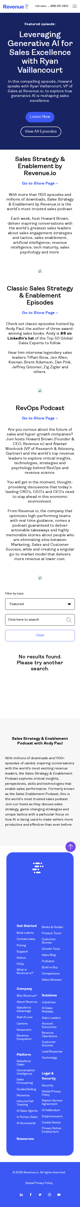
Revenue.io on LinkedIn (21, 1194)
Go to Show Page (38, 184)
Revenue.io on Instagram (49, 1194)
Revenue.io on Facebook (30, 1194)
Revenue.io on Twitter (40, 1194)
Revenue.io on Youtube (59, 1194)
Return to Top (70, 847)
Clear (40, 635)
